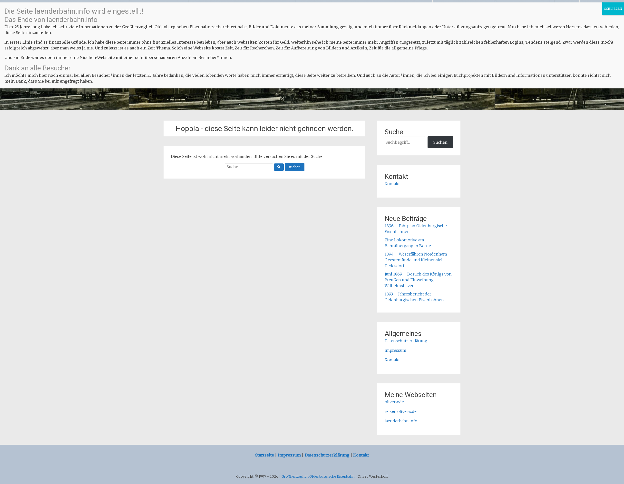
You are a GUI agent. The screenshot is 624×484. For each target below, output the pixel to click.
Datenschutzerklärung (406, 340)
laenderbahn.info (401, 420)
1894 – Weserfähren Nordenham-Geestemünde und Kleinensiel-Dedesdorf (417, 260)
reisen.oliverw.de (401, 411)
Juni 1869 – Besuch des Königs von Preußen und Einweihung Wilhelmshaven (418, 280)
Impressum (395, 350)
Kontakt (392, 183)
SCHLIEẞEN (613, 8)
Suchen (440, 142)
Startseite (265, 455)
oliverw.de (394, 401)
